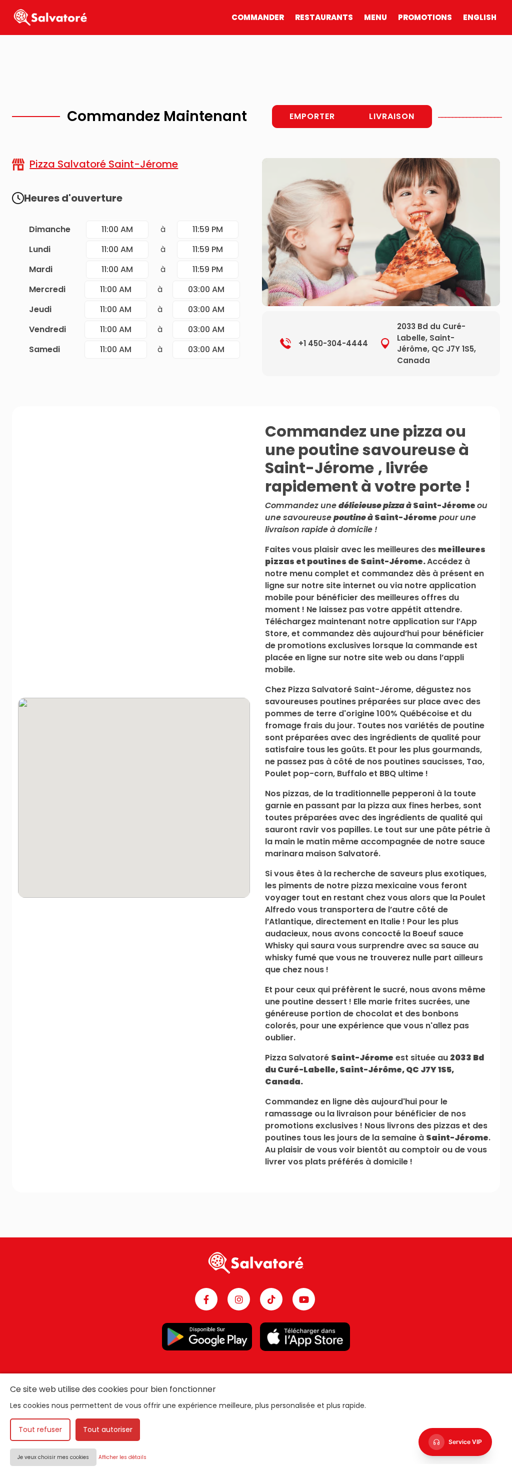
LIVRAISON (391, 116)
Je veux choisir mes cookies (53, 1457)
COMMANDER (258, 17)
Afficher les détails (122, 1457)
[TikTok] (271, 1299)
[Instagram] (239, 1299)
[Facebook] (206, 1299)
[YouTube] (303, 1299)
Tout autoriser (107, 1429)
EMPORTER (312, 116)
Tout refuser (40, 1429)
